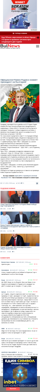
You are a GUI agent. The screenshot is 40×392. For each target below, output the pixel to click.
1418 (36, 328)
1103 (30, 328)
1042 (30, 270)
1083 (36, 292)
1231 (36, 270)
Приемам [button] (13, 388)
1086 (30, 338)
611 (32, 264)
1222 (36, 338)
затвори (34, 357)
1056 (30, 280)
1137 (36, 280)
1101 (30, 292)
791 (36, 264)
